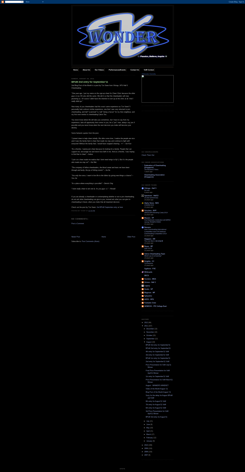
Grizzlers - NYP (150, 210)
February (149, 438)
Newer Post (75, 237)
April (148, 431)
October (149, 335)
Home (75, 70)
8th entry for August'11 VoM (156, 401)
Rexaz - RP (148, 246)
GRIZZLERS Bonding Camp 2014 (156, 213)
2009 (146, 448)
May (148, 428)
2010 (146, 445)
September (150, 339)
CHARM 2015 (149, 205)
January (149, 441)
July (148, 421)
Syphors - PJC (150, 269)
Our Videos (99, 70)
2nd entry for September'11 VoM (157, 361)
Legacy (147, 286)
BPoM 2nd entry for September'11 (89, 82)
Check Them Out (148, 155)
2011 (146, 326)
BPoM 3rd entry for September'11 (158, 345)
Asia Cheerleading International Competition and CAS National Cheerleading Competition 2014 (155, 231)
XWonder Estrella (149, 74)
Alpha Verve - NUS (151, 203)
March (148, 434)
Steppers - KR (149, 239)
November (150, 332)
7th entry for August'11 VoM (156, 404)
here (121, 207)
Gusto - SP (148, 289)
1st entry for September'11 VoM (157, 376)
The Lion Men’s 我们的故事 (153, 241)
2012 (146, 322)
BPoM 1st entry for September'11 (158, 358)
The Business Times (151, 169)
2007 (146, 455)
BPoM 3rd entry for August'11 (156, 417)
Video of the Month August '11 (157, 389)
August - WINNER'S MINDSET (157, 385)
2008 (146, 452)
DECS (146, 275)
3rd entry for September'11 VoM (157, 355)
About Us (86, 70)
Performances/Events (117, 70)
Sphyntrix (148, 296)
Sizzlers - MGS (150, 279)
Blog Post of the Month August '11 (158, 392)
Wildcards (148, 272)
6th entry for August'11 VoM (156, 408)
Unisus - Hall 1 (150, 282)
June (148, 424)
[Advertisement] (86, 230)
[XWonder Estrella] (158, 102)
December (150, 329)
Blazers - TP (149, 218)
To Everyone (148, 263)
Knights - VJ (149, 261)
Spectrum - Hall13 (151, 196)
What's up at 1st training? (153, 256)
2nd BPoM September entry (107, 207)
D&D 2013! (148, 248)
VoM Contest (149, 70)
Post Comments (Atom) (90, 241)
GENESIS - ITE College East (155, 306)
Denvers (147, 227)
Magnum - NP (149, 293)
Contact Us (134, 70)
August (149, 342)
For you (147, 190)
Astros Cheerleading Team (154, 254)
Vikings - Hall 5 (150, 188)
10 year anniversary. (151, 198)
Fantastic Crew (150, 303)
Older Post (131, 237)
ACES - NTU (149, 299)
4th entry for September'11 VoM (157, 352)
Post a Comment (77, 223)
